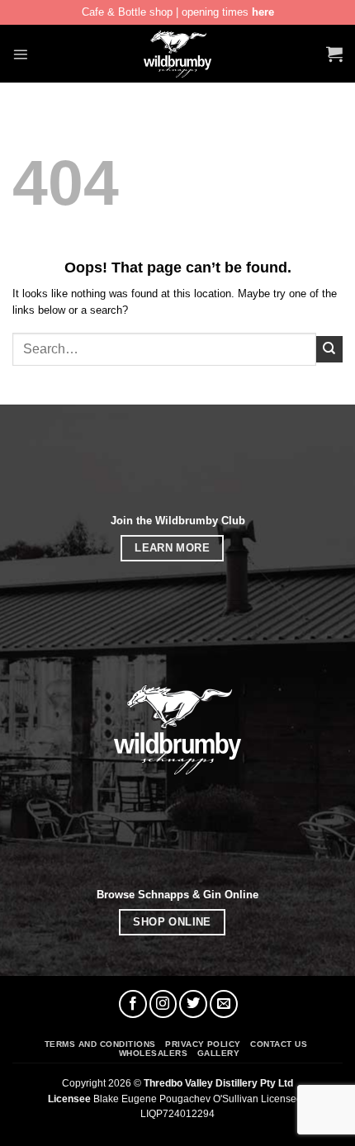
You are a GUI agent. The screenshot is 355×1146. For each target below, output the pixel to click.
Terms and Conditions (100, 1044)
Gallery (218, 1053)
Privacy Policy (203, 1044)
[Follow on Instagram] (163, 1004)
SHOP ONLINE (172, 922)
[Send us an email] (224, 1004)
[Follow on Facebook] (133, 1004)
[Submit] (329, 349)
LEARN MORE (172, 548)
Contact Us (278, 1044)
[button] (20, 54)
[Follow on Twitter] (193, 1004)
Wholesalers (153, 1053)
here (263, 12)
